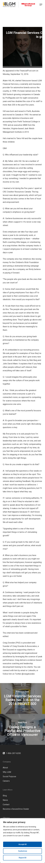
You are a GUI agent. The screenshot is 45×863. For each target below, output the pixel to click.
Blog (5, 795)
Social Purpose (9, 776)
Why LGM (7, 772)
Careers (6, 781)
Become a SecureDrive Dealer (16, 809)
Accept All (22, 844)
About (5, 767)
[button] (41, 4)
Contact (6, 804)
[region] (22, 840)
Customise (22, 851)
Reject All (22, 858)
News (5, 800)
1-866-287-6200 (13, 753)
